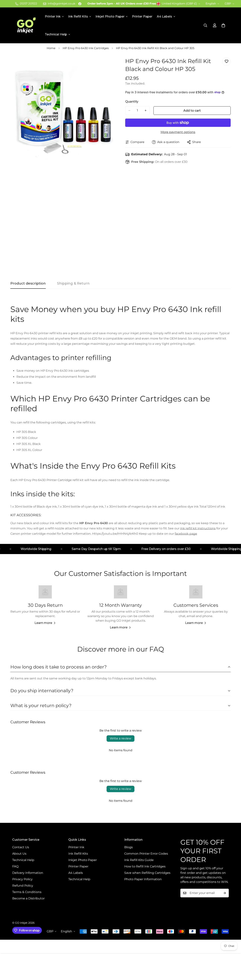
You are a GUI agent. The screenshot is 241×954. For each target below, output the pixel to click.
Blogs (128, 847)
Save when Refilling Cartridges (147, 873)
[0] (223, 25)
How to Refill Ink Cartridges (144, 866)
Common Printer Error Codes (146, 853)
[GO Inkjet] (26, 25)
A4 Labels (164, 16)
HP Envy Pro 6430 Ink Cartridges (86, 48)
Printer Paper (142, 16)
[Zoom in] (112, 64)
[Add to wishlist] (226, 61)
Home (51, 48)
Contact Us (20, 847)
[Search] (205, 25)
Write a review (120, 738)
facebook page (186, 533)
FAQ (15, 866)
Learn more (43, 623)
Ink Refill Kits (78, 16)
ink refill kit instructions (198, 528)
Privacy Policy (22, 879)
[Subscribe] (224, 893)
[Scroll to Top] (233, 933)
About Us (19, 853)
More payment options (178, 132)
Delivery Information (27, 873)
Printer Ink (53, 16)
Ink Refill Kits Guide (139, 860)
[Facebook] (79, 3)
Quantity (131, 101)
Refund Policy (22, 885)
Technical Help (56, 34)
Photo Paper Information (143, 879)
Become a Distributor (28, 898)
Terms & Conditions (26, 892)
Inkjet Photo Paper (109, 16)
